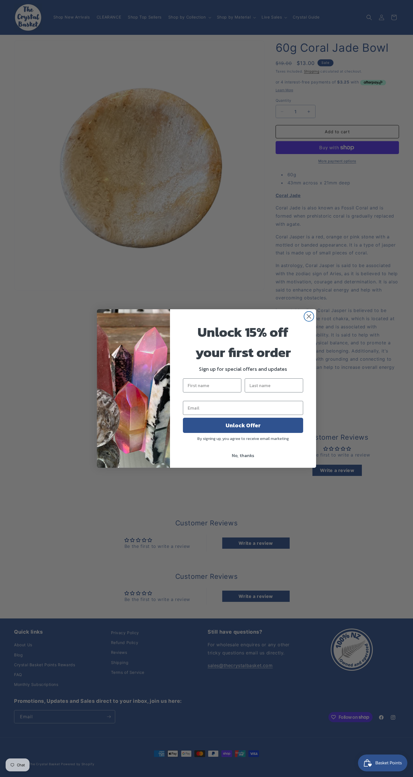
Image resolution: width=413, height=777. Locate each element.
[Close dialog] (309, 316)
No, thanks (243, 455)
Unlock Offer (243, 425)
